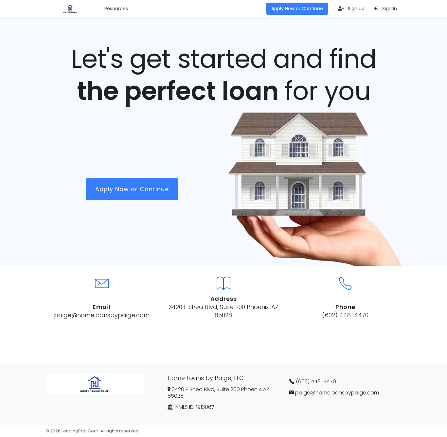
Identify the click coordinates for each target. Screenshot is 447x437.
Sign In (389, 8)
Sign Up (356, 8)
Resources (116, 8)
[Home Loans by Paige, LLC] (70, 9)
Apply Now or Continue (297, 8)
